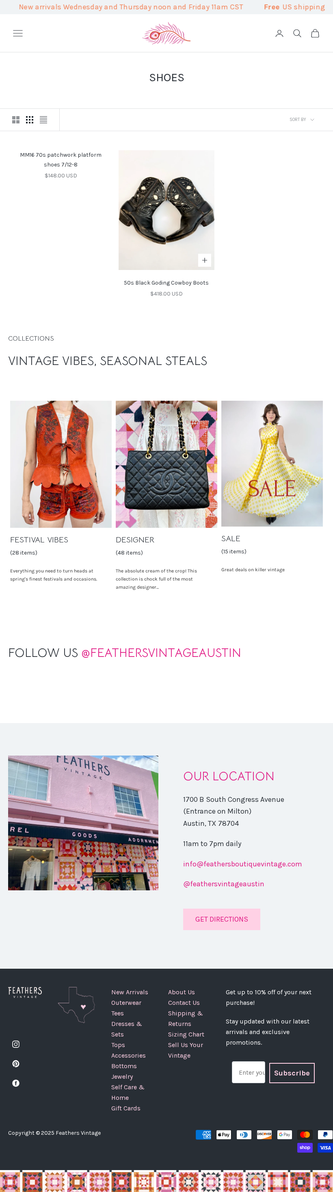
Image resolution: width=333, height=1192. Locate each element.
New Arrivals (129, 992)
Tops (118, 1045)
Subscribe (292, 1073)
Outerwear (126, 1002)
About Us (181, 992)
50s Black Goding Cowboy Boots (166, 282)
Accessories (128, 1055)
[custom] (16, 1044)
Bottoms (124, 1066)
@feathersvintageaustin (223, 883)
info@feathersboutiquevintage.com (242, 863)
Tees (117, 1013)
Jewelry (122, 1076)
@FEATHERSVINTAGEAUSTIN (124, 653)
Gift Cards (126, 1108)
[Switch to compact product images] (43, 120)
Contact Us (184, 1002)
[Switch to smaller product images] (29, 120)
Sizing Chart (186, 1034)
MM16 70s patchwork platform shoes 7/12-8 (61, 159)
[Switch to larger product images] (15, 120)
